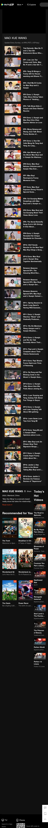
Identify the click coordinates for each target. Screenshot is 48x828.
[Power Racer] (26, 590)
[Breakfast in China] (26, 528)
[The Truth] (9, 528)
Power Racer (23, 603)
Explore (32, 4)
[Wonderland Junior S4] (26, 559)
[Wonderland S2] (9, 559)
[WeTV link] (7, 4)
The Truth (6, 541)
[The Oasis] (9, 590)
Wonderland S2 (8, 572)
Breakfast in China (26, 541)
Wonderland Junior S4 (27, 572)
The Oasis (6, 603)
